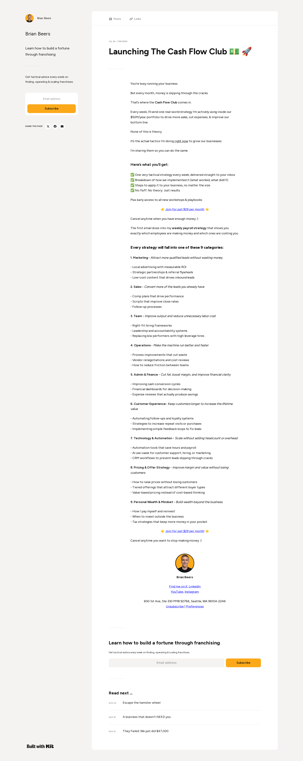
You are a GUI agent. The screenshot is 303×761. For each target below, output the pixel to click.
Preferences (195, 606)
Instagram (192, 592)
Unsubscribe (175, 606)
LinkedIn (195, 586)
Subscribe (52, 108)
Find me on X (178, 586)
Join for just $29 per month (184, 209)
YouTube (177, 592)
